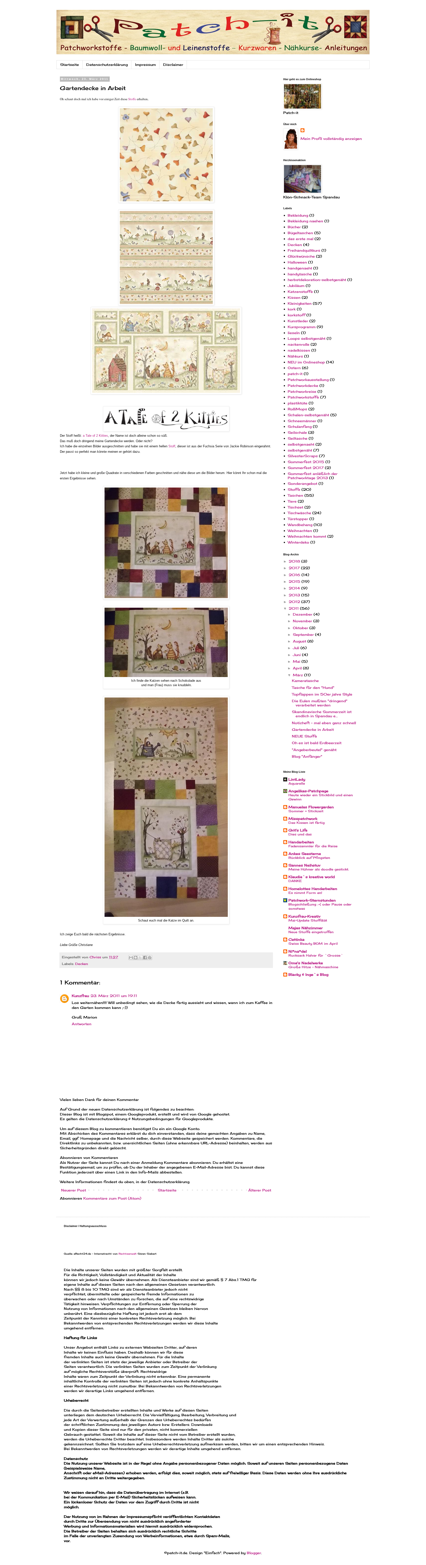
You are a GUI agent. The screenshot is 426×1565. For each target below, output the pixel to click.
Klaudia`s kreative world (311, 877)
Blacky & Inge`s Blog (308, 974)
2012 (295, 602)
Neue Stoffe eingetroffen (311, 932)
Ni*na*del (297, 951)
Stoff (171, 446)
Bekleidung (298, 215)
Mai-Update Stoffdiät (307, 920)
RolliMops (297, 409)
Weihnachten (300, 530)
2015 (295, 581)
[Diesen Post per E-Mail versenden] (130, 957)
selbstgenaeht (301, 444)
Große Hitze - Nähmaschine (313, 967)
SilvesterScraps (303, 456)
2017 (295, 568)
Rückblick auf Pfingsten (309, 858)
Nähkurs (295, 356)
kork (292, 309)
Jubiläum (296, 285)
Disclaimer (173, 64)
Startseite (69, 64)
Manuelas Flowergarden (311, 807)
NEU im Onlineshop (306, 362)
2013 (295, 595)
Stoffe (132, 99)
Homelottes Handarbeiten (312, 888)
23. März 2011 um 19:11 (113, 996)
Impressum (145, 64)
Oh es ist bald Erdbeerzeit (316, 743)
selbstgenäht (300, 450)
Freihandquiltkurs (304, 250)
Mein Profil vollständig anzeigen (331, 138)
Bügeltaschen (300, 233)
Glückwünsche (301, 256)
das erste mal (300, 239)
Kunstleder (298, 321)
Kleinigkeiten (300, 303)
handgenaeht (300, 268)
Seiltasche (297, 438)
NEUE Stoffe (304, 736)
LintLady (296, 779)
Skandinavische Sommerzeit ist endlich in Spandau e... (322, 714)
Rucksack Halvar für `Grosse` (315, 955)
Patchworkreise (302, 391)
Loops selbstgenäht (306, 338)
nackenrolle (298, 344)
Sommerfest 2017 (306, 468)
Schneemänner (302, 421)
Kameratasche (305, 681)
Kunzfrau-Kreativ (304, 916)
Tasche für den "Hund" (313, 687)
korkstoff (296, 315)
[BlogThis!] (135, 957)
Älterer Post (259, 1190)
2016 (295, 575)
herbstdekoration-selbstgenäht (317, 280)
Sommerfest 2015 (306, 462)
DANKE (295, 881)
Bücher (294, 227)
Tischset (295, 507)
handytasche (300, 274)
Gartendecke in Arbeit (313, 729)
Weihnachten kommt (307, 536)
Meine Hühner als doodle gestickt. (318, 869)
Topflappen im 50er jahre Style (322, 694)
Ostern (294, 368)
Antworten (81, 1024)
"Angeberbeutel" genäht (314, 750)
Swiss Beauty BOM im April (313, 943)
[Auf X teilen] (140, 957)
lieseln (294, 333)
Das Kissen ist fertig (306, 823)
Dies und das (300, 834)
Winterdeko (298, 542)
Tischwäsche (299, 513)
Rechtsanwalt (128, 1253)
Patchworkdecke (303, 385)
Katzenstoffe (300, 291)
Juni (297, 655)
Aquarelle (296, 783)
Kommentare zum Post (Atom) (112, 1198)
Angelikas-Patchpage (308, 791)
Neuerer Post (73, 1190)
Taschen (295, 495)
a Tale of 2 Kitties (95, 435)
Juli (297, 648)
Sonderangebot (302, 483)
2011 (294, 608)
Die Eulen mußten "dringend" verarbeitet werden (319, 703)
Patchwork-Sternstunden (312, 900)
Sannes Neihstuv (304, 865)
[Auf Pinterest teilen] (149, 957)
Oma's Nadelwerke (305, 963)
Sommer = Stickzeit (305, 811)
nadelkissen (299, 350)
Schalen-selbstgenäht (308, 415)
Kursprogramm (302, 327)
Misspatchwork (302, 818)
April (298, 668)
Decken (81, 964)
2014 (295, 588)
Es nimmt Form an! (305, 893)
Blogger (254, 1553)
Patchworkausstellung (308, 379)
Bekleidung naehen (305, 221)
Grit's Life (297, 830)
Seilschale (297, 432)
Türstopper (298, 519)
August (300, 641)
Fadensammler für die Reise (312, 846)
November (303, 621)
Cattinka (296, 939)
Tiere (292, 501)
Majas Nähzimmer (305, 928)
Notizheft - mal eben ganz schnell (324, 723)
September (304, 634)
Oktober (301, 628)
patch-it (295, 374)
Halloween (297, 262)
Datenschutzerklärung (107, 64)
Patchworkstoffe (303, 397)
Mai (297, 661)
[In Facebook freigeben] (144, 957)
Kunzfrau (80, 996)
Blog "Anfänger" (307, 756)
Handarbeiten (301, 842)
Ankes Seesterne (304, 853)
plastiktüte (297, 403)
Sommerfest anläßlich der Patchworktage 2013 (312, 475)
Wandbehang (300, 525)
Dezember (303, 614)
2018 (295, 561)
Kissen (294, 297)
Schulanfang (300, 426)
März (298, 675)
